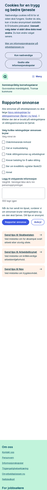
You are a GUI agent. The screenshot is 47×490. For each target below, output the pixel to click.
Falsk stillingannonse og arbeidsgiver (25, 154)
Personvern (8, 457)
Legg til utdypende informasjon (19, 178)
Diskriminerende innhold (18, 142)
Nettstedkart (8, 479)
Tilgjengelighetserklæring (15, 468)
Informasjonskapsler (12, 463)
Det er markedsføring (17, 148)
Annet (9, 172)
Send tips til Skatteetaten (19, 234)
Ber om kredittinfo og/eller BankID (24, 166)
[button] (37, 222)
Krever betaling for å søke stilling (23, 160)
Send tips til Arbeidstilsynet (21, 252)
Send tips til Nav (14, 269)
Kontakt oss (8, 452)
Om (13, 474)
